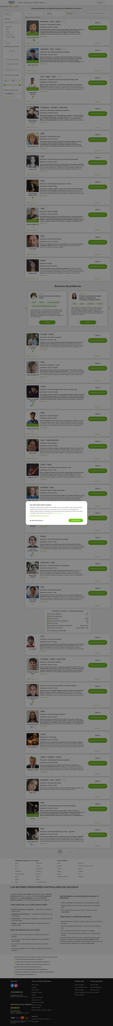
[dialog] (56, 513)
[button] (56, 516)
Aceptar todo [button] (75, 520)
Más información (57, 513)
